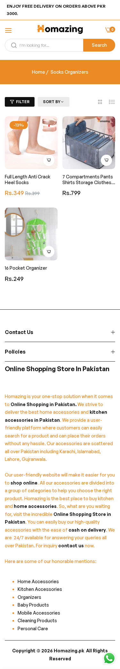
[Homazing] (60, 30)
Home (38, 72)
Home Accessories (40, 581)
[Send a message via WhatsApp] (109, 658)
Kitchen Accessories (40, 589)
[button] (48, 160)
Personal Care (33, 628)
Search (99, 45)
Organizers (29, 597)
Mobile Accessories (39, 613)
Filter (22, 101)
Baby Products (33, 605)
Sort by (51, 101)
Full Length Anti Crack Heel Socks (27, 179)
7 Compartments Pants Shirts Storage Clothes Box (87, 179)
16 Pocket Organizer (26, 268)
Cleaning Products (37, 620)
